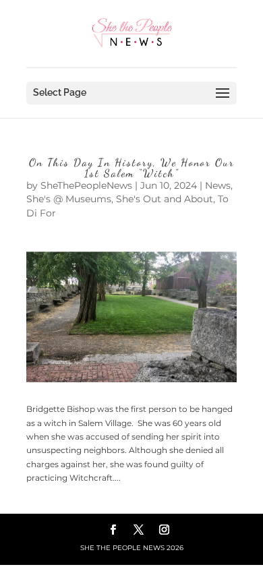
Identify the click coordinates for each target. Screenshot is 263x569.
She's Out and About (164, 199)
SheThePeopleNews (86, 185)
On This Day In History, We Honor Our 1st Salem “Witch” (132, 167)
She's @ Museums (68, 199)
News (218, 185)
